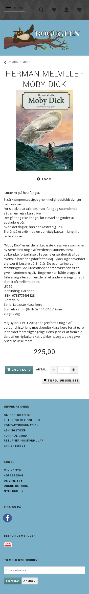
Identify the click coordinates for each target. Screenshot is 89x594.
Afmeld (29, 581)
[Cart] (79, 10)
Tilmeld (12, 581)
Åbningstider (15, 430)
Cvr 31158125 (14, 446)
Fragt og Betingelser (22, 420)
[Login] (66, 10)
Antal (41, 369)
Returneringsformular (24, 440)
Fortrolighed (15, 436)
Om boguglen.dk (17, 415)
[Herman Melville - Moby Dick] (44, 130)
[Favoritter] (54, 10)
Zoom (46, 179)
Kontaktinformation (21, 425)
